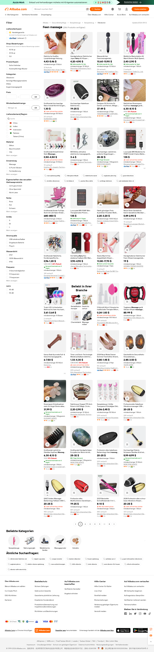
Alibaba (45, 23)
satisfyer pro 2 (110, 559)
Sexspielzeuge (75, 23)
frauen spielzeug (93, 559)
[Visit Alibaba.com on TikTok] (149, 613)
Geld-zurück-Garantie (43, 591)
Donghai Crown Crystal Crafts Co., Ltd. (135, 120)
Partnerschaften (130, 605)
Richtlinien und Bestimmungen (46, 611)
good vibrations (128, 176)
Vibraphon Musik (72, 176)
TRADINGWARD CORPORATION (108, 114)
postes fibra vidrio (87, 181)
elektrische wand (91, 176)
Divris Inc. (47, 365)
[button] (87, 9)
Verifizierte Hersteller (72, 589)
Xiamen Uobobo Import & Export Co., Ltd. (108, 221)
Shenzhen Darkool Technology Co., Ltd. (81, 162)
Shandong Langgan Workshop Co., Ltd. (135, 224)
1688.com (50, 641)
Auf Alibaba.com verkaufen (134, 586)
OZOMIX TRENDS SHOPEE (133, 266)
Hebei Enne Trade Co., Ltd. (133, 72)
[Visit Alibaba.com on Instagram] (140, 613)
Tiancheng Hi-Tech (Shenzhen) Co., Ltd (55, 321)
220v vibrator (76, 564)
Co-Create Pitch (11, 591)
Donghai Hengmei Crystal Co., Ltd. (55, 275)
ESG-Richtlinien (10, 595)
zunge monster (57, 559)
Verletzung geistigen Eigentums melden (106, 606)
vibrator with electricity (18, 569)
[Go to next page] (114, 524)
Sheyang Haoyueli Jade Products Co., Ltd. (135, 164)
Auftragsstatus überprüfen (134, 595)
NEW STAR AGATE (104, 164)
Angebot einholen (71, 593)
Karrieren (8, 600)
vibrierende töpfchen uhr (18, 559)
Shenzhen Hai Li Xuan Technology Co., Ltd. (55, 70)
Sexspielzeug (89, 23)
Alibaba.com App (107, 630)
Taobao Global (85, 641)
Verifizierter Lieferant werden (135, 600)
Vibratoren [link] (102, 23)
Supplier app (60, 630)
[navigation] (23, 273)
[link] (151, 629)
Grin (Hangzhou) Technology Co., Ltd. (81, 372)
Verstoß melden (100, 611)
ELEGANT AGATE (50, 418)
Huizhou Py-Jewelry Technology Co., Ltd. (55, 167)
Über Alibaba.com (12, 581)
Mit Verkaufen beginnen (133, 591)
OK (36, 97)
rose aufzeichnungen (58, 564)
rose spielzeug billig (53, 176)
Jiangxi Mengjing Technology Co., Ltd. (81, 266)
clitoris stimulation (133, 564)
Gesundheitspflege (59, 23)
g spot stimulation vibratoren (132, 559)
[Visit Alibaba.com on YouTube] (144, 613)
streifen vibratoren (53, 181)
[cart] (120, 9)
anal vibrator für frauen (112, 564)
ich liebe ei (70, 181)
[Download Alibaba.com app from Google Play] (141, 630)
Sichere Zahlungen (42, 586)
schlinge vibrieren (106, 181)
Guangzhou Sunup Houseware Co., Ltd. (108, 418)
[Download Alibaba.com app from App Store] (123, 630)
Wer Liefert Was (112, 641)
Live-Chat (98, 591)
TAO (93, 641)
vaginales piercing (110, 176)
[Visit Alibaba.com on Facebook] (125, 613)
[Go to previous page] (75, 524)
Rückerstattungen (101, 600)
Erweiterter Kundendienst (44, 600)
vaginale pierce (15, 564)
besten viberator (74, 559)
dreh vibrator (92, 564)
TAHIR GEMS (128, 365)
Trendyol (100, 641)
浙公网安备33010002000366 (116, 648)
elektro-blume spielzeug (36, 564)
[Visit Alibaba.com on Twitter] (135, 613)
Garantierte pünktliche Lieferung (47, 595)
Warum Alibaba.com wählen (15, 586)
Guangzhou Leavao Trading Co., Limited (55, 221)
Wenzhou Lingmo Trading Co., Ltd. (108, 368)
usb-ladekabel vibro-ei (126, 181)
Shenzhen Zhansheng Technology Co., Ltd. (81, 68)
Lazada (75, 641)
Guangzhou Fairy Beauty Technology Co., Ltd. (135, 318)
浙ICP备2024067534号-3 (138, 648)
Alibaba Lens (10, 630)
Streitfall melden (100, 595)
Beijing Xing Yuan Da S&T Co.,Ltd (108, 271)
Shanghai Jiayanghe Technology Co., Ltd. (81, 414)
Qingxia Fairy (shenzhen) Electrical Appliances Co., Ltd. (81, 117)
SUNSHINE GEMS (50, 119)
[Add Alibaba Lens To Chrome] (43, 630)
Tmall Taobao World (63, 641)
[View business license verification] (99, 648)
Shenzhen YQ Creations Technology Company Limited (108, 72)
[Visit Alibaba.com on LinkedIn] (130, 613)
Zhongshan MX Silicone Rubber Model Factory (108, 323)
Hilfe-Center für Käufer (103, 586)
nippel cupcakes (39, 559)
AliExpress (41, 641)
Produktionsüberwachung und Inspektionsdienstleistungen (46, 606)
